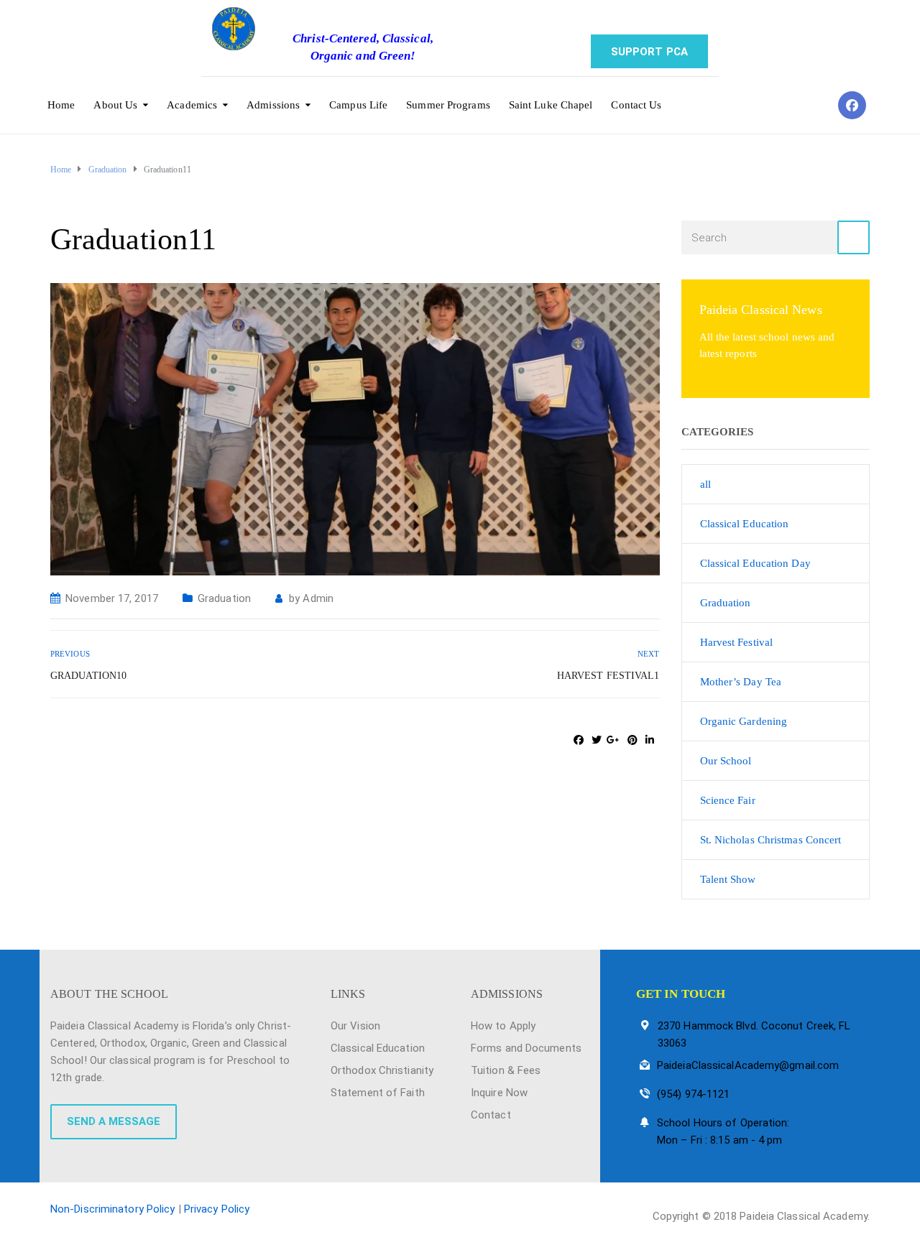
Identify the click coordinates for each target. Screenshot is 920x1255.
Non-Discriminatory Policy (112, 1209)
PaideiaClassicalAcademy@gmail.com (748, 1065)
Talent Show (728, 879)
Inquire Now (499, 1092)
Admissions (273, 105)
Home (61, 105)
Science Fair (727, 800)
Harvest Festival (736, 642)
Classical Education (744, 523)
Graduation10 (88, 675)
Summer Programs (448, 105)
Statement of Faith (378, 1092)
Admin (318, 598)
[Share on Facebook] (579, 740)
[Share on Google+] (613, 740)
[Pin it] (632, 740)
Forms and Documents (526, 1048)
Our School (726, 761)
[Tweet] (597, 740)
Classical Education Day (755, 563)
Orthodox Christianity (382, 1070)
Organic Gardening (744, 721)
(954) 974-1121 (693, 1094)
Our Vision (355, 1025)
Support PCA (649, 51)
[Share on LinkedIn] (649, 740)
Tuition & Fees (505, 1070)
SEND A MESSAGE (113, 1121)
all (705, 484)
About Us (115, 105)
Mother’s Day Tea (741, 681)
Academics (192, 105)
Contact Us (636, 105)
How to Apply (503, 1025)
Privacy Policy (216, 1209)
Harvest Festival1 (608, 675)
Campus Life (358, 105)
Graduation (224, 598)
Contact (491, 1114)
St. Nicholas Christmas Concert (771, 840)
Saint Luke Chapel (551, 105)
